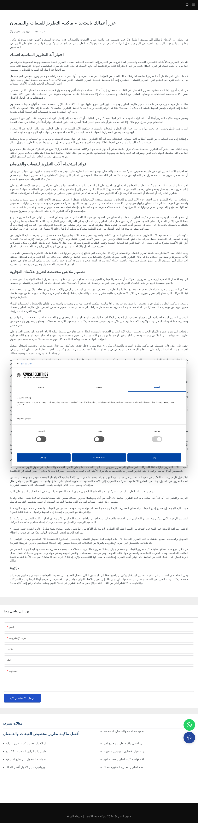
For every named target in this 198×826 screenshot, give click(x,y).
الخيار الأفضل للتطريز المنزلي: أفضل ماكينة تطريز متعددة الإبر (124, 743)
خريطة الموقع (74, 816)
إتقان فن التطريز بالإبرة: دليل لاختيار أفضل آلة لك (27, 767)
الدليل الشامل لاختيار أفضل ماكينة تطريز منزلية (27, 743)
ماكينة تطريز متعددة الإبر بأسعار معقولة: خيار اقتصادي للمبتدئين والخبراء (124, 751)
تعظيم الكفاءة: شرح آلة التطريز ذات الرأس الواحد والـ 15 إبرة (27, 751)
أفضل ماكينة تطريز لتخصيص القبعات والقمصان (41, 733)
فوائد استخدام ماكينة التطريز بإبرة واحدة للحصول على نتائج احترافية (27, 759)
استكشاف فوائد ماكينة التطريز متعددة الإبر (124, 759)
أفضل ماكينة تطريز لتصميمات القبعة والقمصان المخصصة (124, 731)
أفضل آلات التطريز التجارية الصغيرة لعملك (124, 767)
